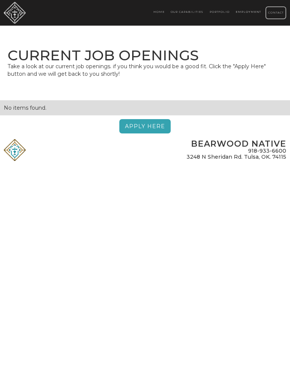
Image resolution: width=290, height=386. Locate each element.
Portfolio (220, 12)
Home (159, 12)
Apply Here (145, 126)
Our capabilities (187, 12)
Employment (248, 12)
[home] (16, 13)
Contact (276, 12)
